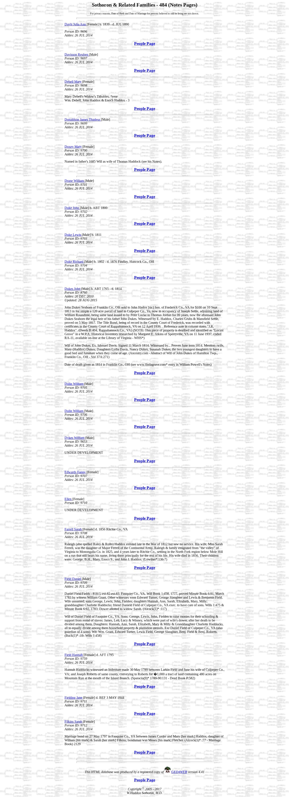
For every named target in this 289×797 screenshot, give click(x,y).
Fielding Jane (74, 697)
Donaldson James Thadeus (83, 119)
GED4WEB (179, 772)
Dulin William (74, 384)
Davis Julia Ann (76, 24)
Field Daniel (73, 579)
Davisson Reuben (77, 54)
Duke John (72, 208)
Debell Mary (73, 81)
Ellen (68, 499)
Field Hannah (74, 655)
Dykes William (75, 438)
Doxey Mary (74, 146)
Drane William (75, 181)
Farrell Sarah (74, 529)
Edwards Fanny (76, 472)
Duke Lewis (73, 235)
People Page (144, 43)
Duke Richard (74, 261)
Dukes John (73, 289)
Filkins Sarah (74, 721)
